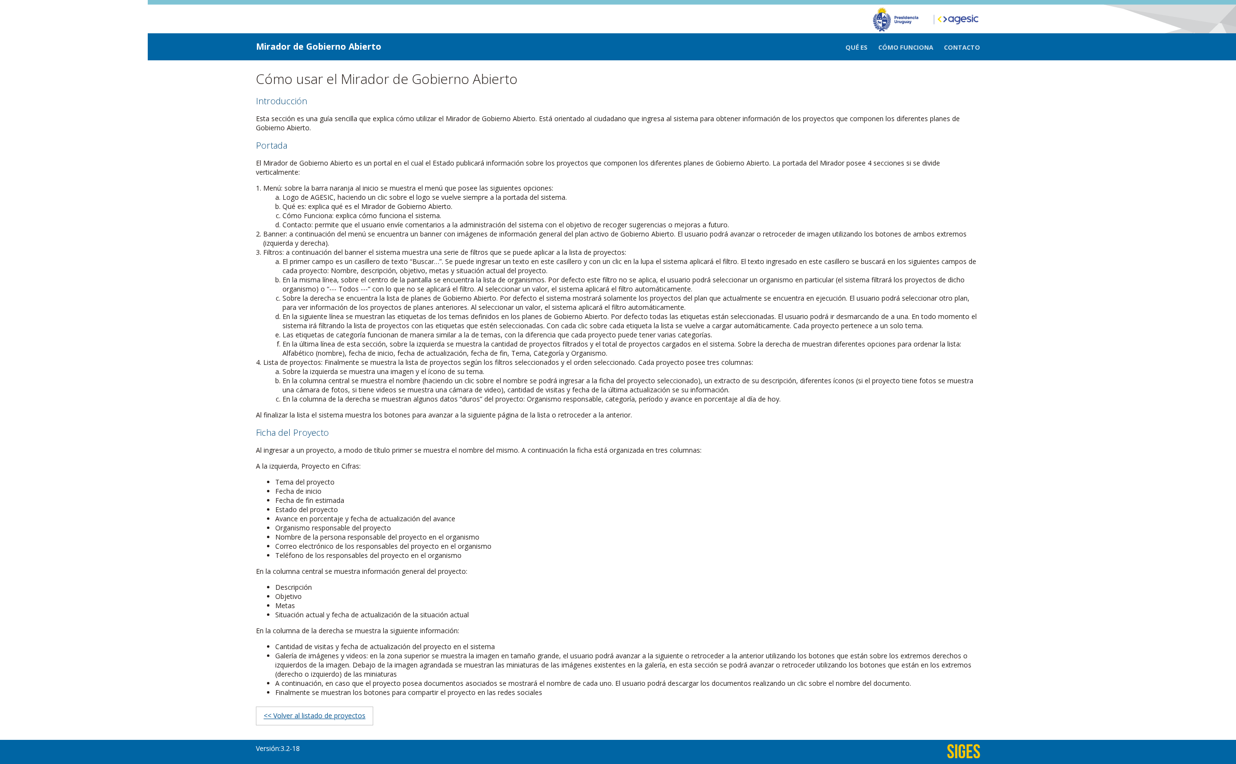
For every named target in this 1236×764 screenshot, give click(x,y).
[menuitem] (861, 47)
